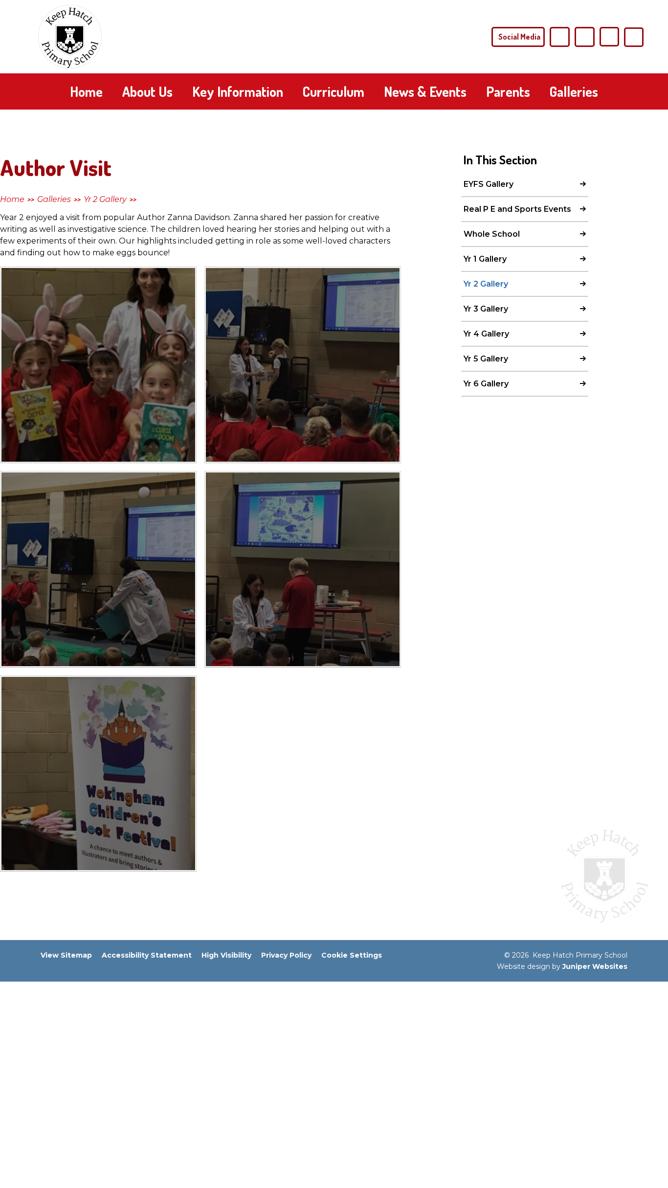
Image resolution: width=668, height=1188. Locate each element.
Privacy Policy (286, 955)
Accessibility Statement (147, 955)
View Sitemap (66, 955)
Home (12, 199)
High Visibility (226, 955)
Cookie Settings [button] (351, 955)
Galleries (54, 199)
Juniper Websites (594, 966)
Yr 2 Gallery (105, 199)
